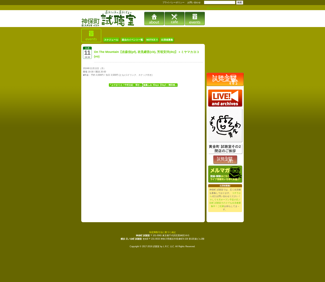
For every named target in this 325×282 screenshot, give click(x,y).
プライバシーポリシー (173, 2)
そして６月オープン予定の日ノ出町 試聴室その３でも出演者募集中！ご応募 (225, 202)
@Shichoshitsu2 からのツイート (223, 8)
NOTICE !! (152, 39)
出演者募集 (167, 39)
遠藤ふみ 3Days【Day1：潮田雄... (160, 85)
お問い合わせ (194, 2)
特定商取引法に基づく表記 (162, 232)
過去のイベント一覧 (132, 39)
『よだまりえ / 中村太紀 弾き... (125, 85)
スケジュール (111, 39)
